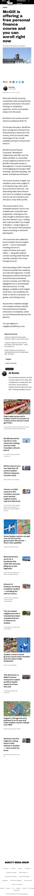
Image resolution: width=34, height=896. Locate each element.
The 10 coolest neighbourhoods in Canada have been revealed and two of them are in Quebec (12, 617)
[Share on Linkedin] (13, 82)
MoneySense (8, 276)
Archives (13, 868)
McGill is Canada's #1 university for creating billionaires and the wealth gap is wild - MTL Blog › (17, 352)
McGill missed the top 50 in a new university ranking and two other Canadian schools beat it (12, 444)
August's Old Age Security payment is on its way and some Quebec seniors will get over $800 (16, 721)
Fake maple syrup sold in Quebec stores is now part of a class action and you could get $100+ (16, 419)
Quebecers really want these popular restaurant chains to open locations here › (17, 338)
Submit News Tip (23, 872)
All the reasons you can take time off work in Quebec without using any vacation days (12, 470)
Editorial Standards (24, 876)
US (13, 888)
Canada (8, 888)
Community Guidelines (11, 876)
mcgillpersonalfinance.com (14, 326)
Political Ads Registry (16, 880)
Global (24, 888)
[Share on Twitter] (17, 82)
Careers (20, 868)
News (5, 7)
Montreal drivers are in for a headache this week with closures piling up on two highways (12, 562)
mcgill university (11, 363)
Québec (18, 888)
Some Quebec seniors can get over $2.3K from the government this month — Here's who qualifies (17, 539)
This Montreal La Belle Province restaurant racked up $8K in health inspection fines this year (12, 681)
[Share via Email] (20, 82)
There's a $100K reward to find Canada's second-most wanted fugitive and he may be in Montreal (12, 495)
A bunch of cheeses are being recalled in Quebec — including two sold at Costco (12, 589)
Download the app (11, 872)
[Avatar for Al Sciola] (4, 373)
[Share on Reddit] (10, 82)
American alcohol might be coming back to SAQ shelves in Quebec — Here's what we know (12, 744)
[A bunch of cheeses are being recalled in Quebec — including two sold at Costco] (26, 586)
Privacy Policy (28, 880)
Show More (9, 369)
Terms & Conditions (17, 884)
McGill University (19, 98)
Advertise (6, 868)
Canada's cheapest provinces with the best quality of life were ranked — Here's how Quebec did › (16, 344)
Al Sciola (11, 87)
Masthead (5, 880)
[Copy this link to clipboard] (23, 82)
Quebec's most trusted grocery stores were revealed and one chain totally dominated (17, 658)
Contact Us (27, 868)
